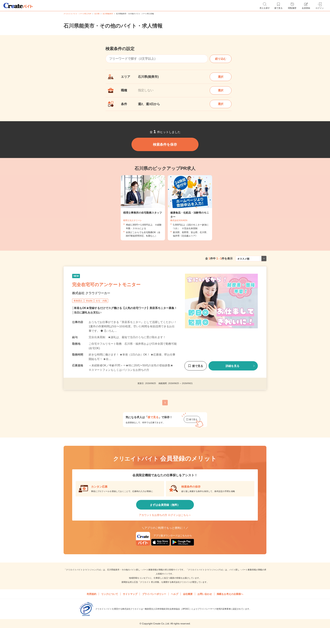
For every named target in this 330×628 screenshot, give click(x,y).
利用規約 (91, 594)
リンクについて (109, 594)
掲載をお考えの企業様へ (230, 594)
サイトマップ (130, 594)
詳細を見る (232, 365)
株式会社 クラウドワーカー (91, 293)
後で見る (197, 365)
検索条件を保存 (165, 144)
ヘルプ (174, 594)
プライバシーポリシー (154, 594)
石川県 (97, 14)
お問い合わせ (204, 594)
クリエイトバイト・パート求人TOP (77, 14)
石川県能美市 (108, 14)
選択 (220, 76)
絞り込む (220, 58)
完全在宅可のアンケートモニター (106, 284)
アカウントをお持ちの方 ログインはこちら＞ (165, 515)
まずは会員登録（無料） (165, 504)
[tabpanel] (190, 207)
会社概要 (188, 594)
